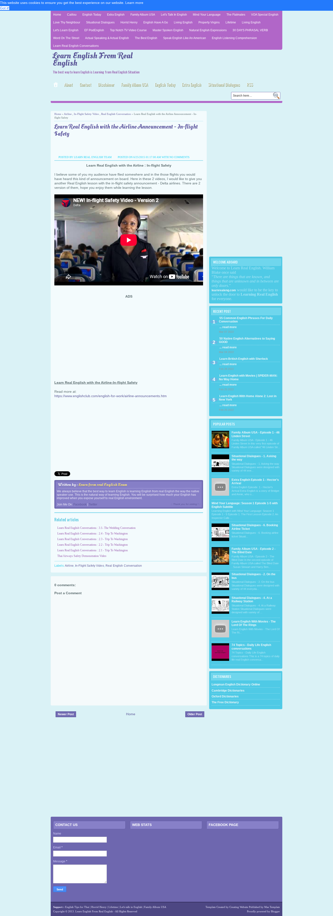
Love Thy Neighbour (66, 22)
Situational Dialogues (100, 22)
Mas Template (272, 907)
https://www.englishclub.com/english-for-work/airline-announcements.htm (110, 396)
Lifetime (230, 22)
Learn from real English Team (102, 484)
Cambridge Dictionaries (228, 690)
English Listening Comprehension (234, 38)
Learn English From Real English (93, 59)
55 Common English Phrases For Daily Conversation (246, 319)
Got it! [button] (4, 8)
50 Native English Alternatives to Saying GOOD (247, 340)
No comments (179, 157)
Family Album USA (142, 14)
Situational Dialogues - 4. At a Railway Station (252, 599)
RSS (250, 85)
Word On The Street (66, 38)
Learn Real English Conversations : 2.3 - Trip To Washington (92, 539)
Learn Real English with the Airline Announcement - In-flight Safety (126, 130)
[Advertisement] (108, 106)
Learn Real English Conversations (76, 46)
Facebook (80, 504)
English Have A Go (155, 22)
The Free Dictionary (225, 702)
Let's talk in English (131, 907)
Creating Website (238, 907)
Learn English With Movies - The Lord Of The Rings (254, 623)
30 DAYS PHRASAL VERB (250, 30)
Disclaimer (106, 85)
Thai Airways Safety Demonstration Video (81, 556)
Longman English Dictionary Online (236, 684)
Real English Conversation (116, 113)
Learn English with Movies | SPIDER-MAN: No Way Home (248, 377)
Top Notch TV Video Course (128, 30)
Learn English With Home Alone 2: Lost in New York (247, 397)
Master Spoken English (168, 30)
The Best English (146, 38)
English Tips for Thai (77, 907)
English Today (91, 14)
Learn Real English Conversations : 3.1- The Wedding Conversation (96, 528)
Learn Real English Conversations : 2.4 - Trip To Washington (92, 533)
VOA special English (264, 14)
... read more (228, 327)
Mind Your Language (207, 14)
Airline (68, 113)
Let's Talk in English (174, 14)
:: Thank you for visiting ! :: (186, 504)
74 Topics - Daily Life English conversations (251, 646)
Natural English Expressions (208, 30)
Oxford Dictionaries (225, 696)
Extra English (116, 14)
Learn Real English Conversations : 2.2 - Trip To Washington (92, 544)
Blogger (275, 911)
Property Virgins (209, 22)
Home (57, 14)
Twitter (93, 504)
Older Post (194, 714)
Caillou (72, 14)
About (68, 85)
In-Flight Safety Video (86, 113)
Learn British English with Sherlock (243, 359)
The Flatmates (235, 14)
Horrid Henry (128, 22)
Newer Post (66, 714)
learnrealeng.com (224, 290)
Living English (183, 22)
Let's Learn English (65, 30)
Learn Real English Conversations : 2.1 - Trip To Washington (92, 550)
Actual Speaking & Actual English (107, 38)
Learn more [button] (134, 3)
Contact (85, 85)
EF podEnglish (94, 30)
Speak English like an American (184, 38)
